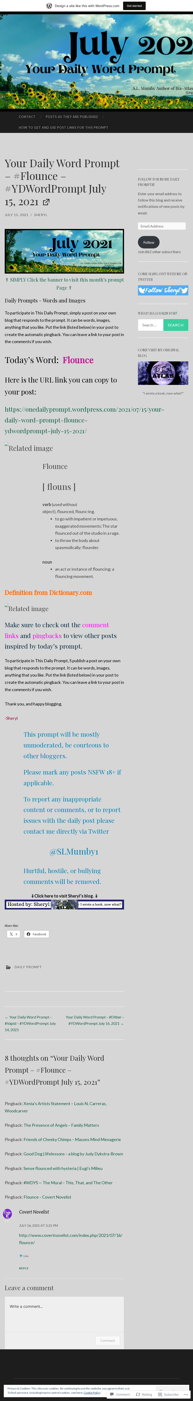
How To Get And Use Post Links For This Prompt (64, 127)
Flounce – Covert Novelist (47, 1197)
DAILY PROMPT (28, 967)
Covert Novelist (34, 1212)
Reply (24, 1268)
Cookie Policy (92, 1392)
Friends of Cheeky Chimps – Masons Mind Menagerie (72, 1139)
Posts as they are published (72, 117)
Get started (134, 6)
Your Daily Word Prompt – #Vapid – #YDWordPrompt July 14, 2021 (30, 1023)
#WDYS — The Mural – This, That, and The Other (68, 1182)
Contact (27, 117)
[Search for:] (163, 325)
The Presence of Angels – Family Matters (61, 1125)
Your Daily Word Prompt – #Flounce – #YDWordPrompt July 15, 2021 (62, 182)
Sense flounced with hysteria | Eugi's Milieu (63, 1168)
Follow (148, 242)
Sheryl (41, 215)
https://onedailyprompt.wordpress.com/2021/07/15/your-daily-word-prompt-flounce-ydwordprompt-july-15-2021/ (85, 420)
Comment (107, 1341)
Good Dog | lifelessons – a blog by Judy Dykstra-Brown (73, 1153)
